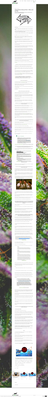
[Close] (47, 396)
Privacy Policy (34, 395)
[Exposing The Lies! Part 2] (24, 374)
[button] (22, 0)
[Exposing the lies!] (32, 374)
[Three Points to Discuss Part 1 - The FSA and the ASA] (16, 374)
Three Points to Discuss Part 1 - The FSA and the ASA (16, 377)
